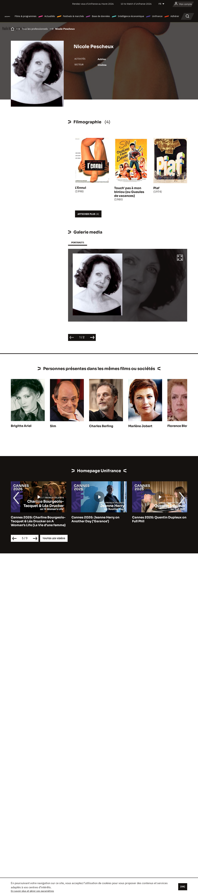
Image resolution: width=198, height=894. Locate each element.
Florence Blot (177, 426)
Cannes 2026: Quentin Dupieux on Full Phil (98, 519)
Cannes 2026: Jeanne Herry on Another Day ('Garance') (35, 519)
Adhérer (174, 16)
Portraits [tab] (77, 242)
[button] (180, 258)
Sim (53, 426)
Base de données (101, 16)
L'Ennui (80, 188)
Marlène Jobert (140, 426)
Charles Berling (101, 426)
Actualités (49, 16)
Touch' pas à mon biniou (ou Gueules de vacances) (129, 192)
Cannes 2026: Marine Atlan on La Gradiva (158, 519)
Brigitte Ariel (21, 426)
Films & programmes (25, 16)
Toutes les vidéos (54, 538)
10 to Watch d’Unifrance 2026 (136, 3)
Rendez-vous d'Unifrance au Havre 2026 (93, 3)
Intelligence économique (131, 16)
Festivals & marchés (73, 16)
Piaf (156, 188)
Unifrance (157, 16)
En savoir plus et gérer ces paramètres (32, 890)
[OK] (182, 886)
